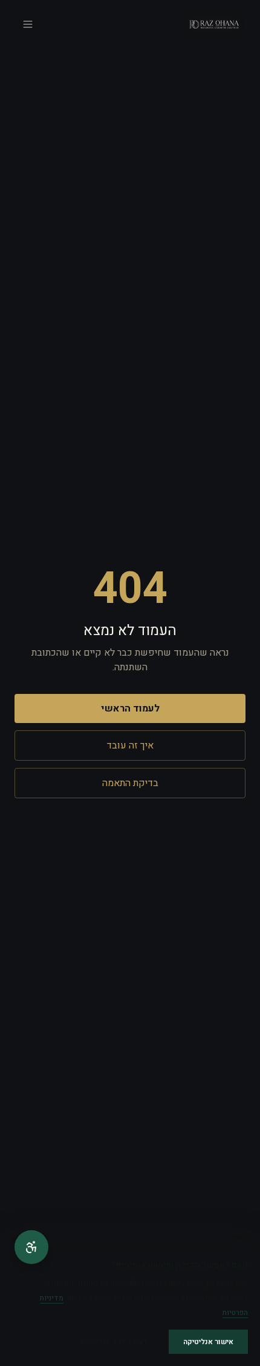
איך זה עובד (130, 745)
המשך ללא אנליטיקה (113, 1341)
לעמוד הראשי (130, 708)
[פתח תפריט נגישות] (31, 1247)
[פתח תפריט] (28, 24)
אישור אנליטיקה (208, 1341)
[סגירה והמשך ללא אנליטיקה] (245, 1261)
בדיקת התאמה (130, 783)
